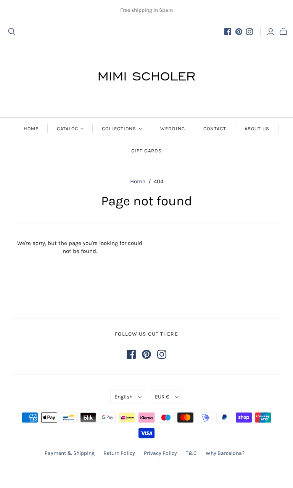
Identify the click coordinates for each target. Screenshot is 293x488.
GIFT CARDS (146, 151)
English (123, 397)
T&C (191, 453)
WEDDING (172, 128)
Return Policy (119, 453)
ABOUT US (257, 128)
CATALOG (67, 128)
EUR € (162, 397)
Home (137, 181)
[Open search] (12, 31)
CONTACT (214, 128)
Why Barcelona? (225, 453)
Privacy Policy (160, 453)
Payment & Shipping (70, 453)
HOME (31, 128)
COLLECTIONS (119, 128)
